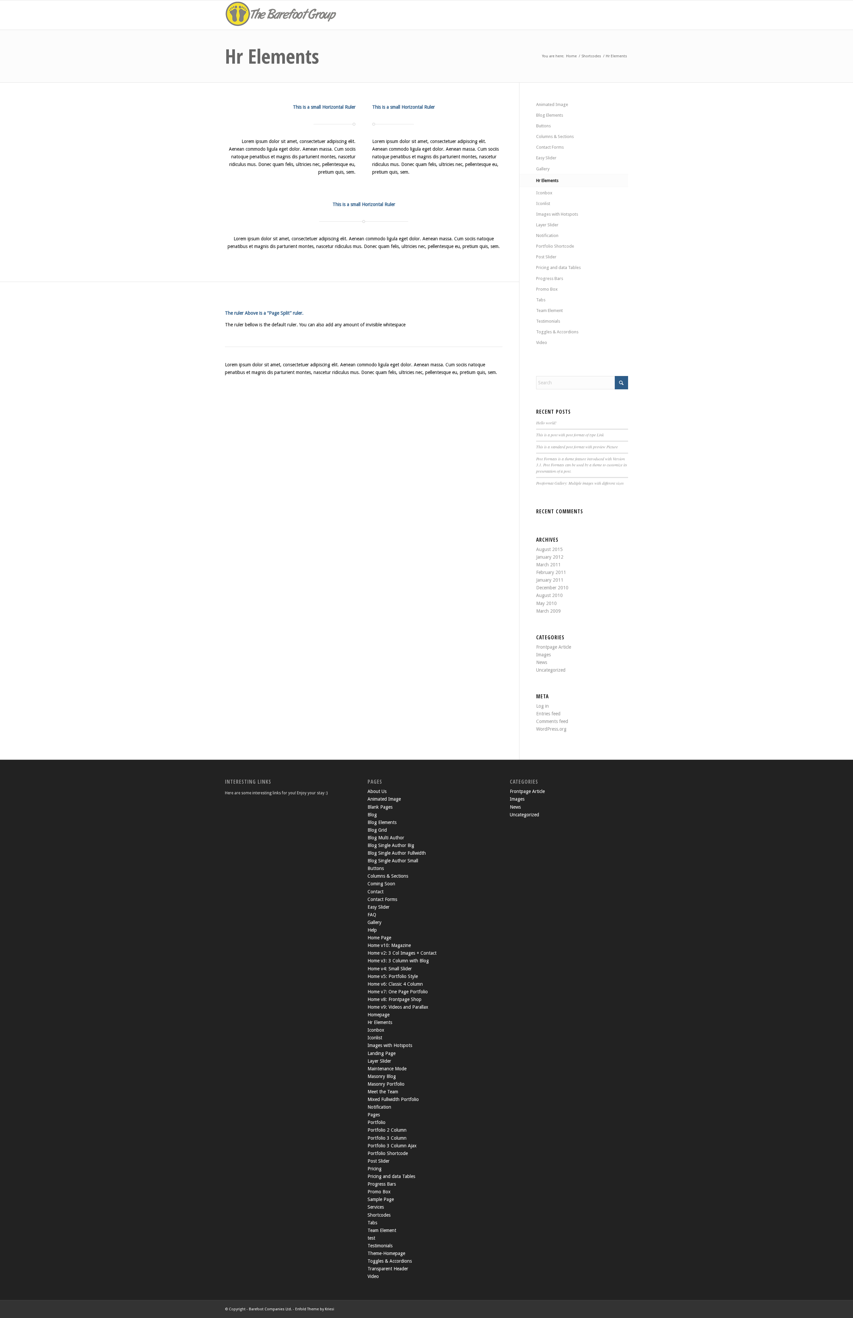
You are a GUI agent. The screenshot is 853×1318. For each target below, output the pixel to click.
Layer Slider (547, 224)
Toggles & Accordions (557, 331)
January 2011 (549, 580)
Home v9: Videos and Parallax (398, 1007)
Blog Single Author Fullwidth (397, 853)
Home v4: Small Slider (390, 968)
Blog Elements (549, 115)
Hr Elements (272, 56)
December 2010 (552, 587)
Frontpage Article (553, 647)
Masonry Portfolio (386, 1084)
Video (541, 342)
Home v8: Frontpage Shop (395, 999)
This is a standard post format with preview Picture (577, 446)
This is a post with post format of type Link (570, 434)
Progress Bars (549, 278)
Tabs (540, 299)
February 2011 (551, 572)
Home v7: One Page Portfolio (398, 991)
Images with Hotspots (557, 214)
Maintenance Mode (387, 1068)
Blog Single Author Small (393, 860)
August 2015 (549, 549)
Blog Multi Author (386, 837)
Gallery (542, 168)
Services (376, 1207)
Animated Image (552, 104)
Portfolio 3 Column (387, 1138)
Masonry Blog (382, 1076)
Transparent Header (388, 1268)
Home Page (379, 937)
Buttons (543, 125)
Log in (542, 706)
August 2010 (549, 595)
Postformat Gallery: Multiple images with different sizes (580, 483)
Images (543, 654)
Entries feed (548, 713)
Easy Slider (546, 157)
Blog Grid (377, 830)
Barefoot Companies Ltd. (270, 1309)
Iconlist (543, 203)
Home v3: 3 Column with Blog (398, 960)
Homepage (379, 1014)
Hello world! (546, 422)
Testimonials (548, 321)
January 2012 (549, 557)
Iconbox (544, 192)
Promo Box (547, 289)
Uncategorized (550, 670)
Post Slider (546, 256)
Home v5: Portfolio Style (393, 976)
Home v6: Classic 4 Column (395, 984)
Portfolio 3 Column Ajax (392, 1145)
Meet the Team (383, 1091)
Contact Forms (550, 147)
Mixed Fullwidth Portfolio (393, 1099)
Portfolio (377, 1122)
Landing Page (382, 1053)
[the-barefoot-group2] (281, 15)
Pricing (375, 1168)
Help (372, 930)
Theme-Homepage (386, 1253)
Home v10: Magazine (389, 945)
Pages (374, 1114)
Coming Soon (381, 883)
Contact (376, 891)
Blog (372, 814)
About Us (377, 791)
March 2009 (548, 611)
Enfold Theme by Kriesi (314, 1309)
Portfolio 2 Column (387, 1130)
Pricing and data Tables (558, 267)
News (541, 662)
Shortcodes (379, 1215)
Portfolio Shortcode (555, 246)
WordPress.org (551, 729)
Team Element (549, 310)
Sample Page (381, 1199)
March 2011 (548, 564)
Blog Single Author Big (391, 845)
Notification (547, 235)
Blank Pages (380, 807)
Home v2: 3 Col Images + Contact (402, 953)
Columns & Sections (555, 136)
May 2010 (546, 603)
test (371, 1238)
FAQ (372, 914)
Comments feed (552, 721)
